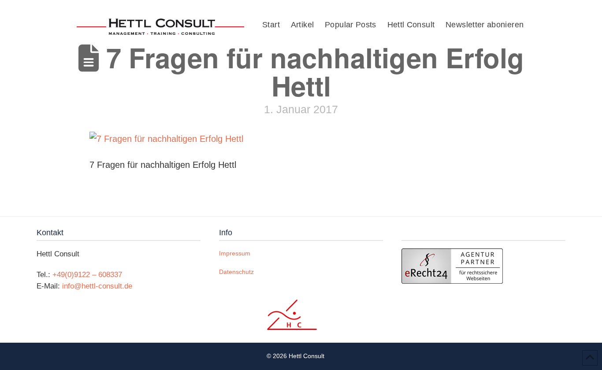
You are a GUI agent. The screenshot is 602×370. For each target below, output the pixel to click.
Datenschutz (236, 271)
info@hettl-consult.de (97, 286)
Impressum (234, 253)
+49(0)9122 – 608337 (87, 274)
